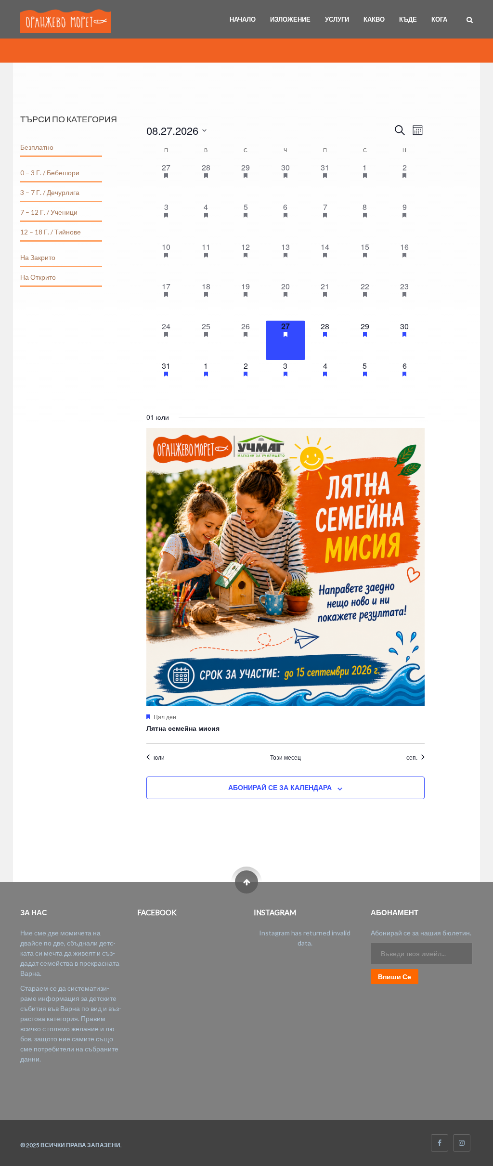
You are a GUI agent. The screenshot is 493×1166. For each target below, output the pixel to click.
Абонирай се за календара (280, 787)
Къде (408, 19)
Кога (439, 19)
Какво (374, 19)
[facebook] (439, 1143)
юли (159, 757)
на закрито (37, 257)
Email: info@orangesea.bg (58, 1081)
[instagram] (461, 1143)
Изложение (290, 19)
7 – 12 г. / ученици (49, 212)
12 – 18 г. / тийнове (50, 232)
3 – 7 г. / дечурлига (49, 192)
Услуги (337, 19)
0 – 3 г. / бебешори (49, 172)
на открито (38, 277)
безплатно (36, 147)
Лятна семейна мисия (183, 728)
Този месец (285, 757)
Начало (243, 19)
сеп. (411, 757)
